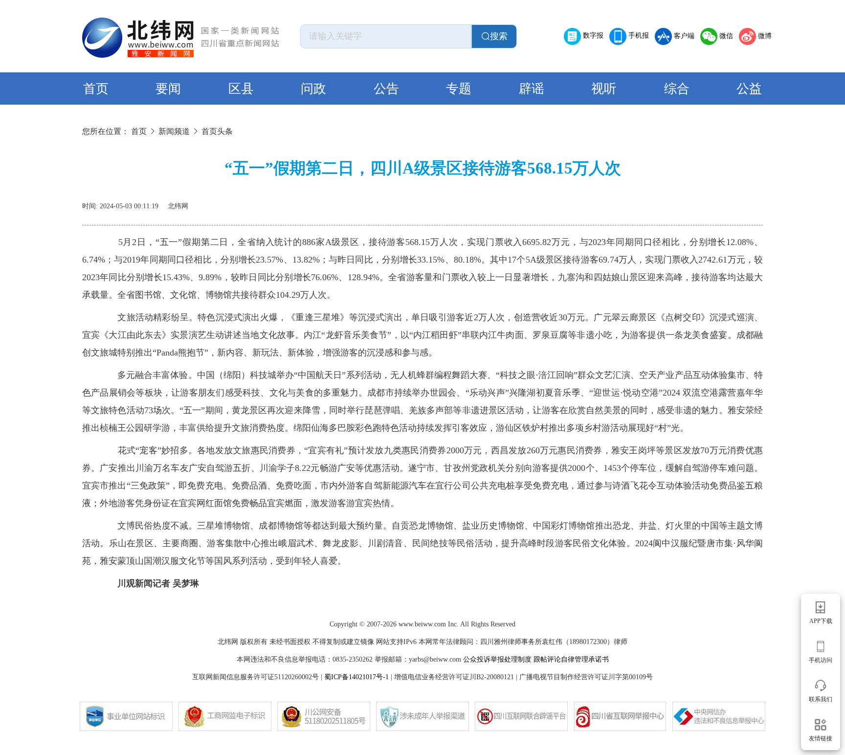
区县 (241, 89)
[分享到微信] (710, 202)
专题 (458, 89)
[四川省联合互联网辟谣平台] (521, 716)
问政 (313, 89)
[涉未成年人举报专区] (422, 716)
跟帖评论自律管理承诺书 (571, 659)
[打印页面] (733, 202)
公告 (386, 89)
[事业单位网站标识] (126, 716)
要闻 (168, 89)
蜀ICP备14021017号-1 (356, 677)
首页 (96, 89)
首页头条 (217, 131)
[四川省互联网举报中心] (620, 716)
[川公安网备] (323, 716)
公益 (749, 89)
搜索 (499, 36)
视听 (604, 89)
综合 (676, 89)
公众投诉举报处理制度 (497, 659)
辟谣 (531, 89)
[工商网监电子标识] (224, 716)
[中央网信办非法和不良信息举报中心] (718, 716)
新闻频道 (174, 131)
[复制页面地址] (757, 202)
